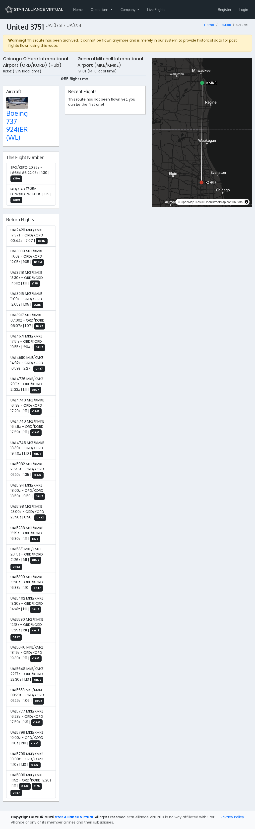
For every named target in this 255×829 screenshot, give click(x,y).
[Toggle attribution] (247, 202)
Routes (225, 25)
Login (243, 9)
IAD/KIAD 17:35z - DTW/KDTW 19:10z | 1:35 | (30, 194)
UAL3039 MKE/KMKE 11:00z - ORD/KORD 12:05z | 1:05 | (26, 256)
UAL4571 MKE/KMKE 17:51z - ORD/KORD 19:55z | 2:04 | (26, 341)
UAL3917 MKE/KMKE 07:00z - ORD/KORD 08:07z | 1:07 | (27, 320)
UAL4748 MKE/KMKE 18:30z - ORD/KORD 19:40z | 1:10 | (27, 448)
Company (128, 9)
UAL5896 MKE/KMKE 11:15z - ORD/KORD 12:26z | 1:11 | (30, 784)
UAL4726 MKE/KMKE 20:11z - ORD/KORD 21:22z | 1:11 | (27, 384)
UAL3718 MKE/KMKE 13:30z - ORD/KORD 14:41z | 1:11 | (26, 278)
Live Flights (156, 9)
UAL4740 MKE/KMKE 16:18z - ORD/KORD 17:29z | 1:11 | (27, 405)
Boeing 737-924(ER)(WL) (18, 125)
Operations (100, 9)
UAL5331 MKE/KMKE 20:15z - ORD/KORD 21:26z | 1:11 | (26, 558)
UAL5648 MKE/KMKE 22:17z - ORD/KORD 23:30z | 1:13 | (27, 674)
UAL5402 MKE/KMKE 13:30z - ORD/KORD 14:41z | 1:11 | (26, 603)
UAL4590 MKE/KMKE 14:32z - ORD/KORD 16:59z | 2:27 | (27, 363)
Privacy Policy (232, 817)
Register (224, 9)
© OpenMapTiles (189, 202)
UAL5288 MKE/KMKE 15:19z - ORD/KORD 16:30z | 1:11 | (26, 533)
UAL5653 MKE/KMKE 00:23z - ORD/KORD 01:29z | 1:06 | (27, 695)
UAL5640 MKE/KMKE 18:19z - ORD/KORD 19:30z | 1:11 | (27, 653)
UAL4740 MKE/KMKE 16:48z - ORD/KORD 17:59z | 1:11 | (27, 427)
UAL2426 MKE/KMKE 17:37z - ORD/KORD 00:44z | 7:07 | (28, 235)
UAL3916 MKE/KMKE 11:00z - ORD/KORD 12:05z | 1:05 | (26, 299)
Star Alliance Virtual (74, 817)
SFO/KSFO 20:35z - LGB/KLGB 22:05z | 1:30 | (29, 172)
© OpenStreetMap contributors (222, 202)
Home (78, 9)
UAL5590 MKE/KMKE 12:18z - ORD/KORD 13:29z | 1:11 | (26, 628)
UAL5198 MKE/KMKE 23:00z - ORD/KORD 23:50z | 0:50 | (27, 512)
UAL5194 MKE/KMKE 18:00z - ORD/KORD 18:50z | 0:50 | (26, 490)
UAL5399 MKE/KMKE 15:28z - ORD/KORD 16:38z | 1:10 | (26, 582)
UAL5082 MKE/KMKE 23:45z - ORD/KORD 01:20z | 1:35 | (27, 469)
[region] (202, 132)
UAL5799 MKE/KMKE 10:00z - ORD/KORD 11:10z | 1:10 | (26, 738)
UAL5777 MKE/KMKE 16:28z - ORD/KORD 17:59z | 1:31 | (26, 716)
